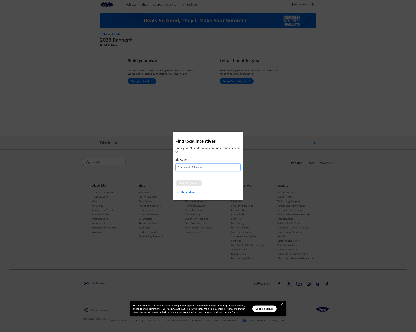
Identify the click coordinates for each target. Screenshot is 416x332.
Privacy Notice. (231, 312)
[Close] (281, 306)
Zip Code (181, 159)
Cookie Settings (264, 308)
